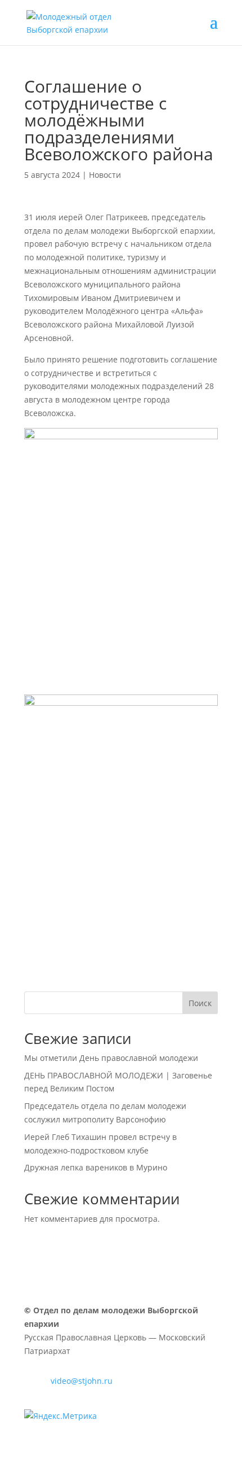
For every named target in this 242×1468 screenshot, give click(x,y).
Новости (105, 174)
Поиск (200, 1003)
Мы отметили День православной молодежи (111, 1057)
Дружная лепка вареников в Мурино (95, 1167)
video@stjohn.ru (82, 1380)
